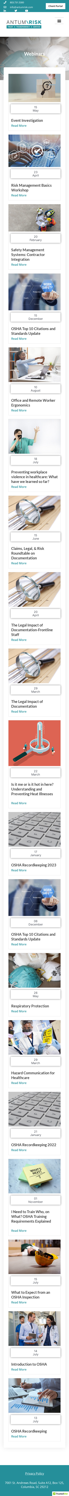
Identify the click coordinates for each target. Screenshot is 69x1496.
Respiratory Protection (30, 1006)
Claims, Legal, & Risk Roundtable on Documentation (27, 553)
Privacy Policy (34, 1473)
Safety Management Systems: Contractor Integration (28, 254)
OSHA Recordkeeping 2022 (33, 1145)
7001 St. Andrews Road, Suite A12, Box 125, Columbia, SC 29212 (34, 1485)
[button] (59, 21)
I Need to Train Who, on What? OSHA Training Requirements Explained (31, 1216)
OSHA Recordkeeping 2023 (33, 865)
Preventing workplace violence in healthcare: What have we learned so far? (34, 477)
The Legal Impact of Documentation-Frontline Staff (32, 630)
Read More (18, 126)
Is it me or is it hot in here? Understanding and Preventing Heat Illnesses (32, 789)
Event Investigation (27, 120)
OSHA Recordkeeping (29, 1431)
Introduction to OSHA (29, 1364)
